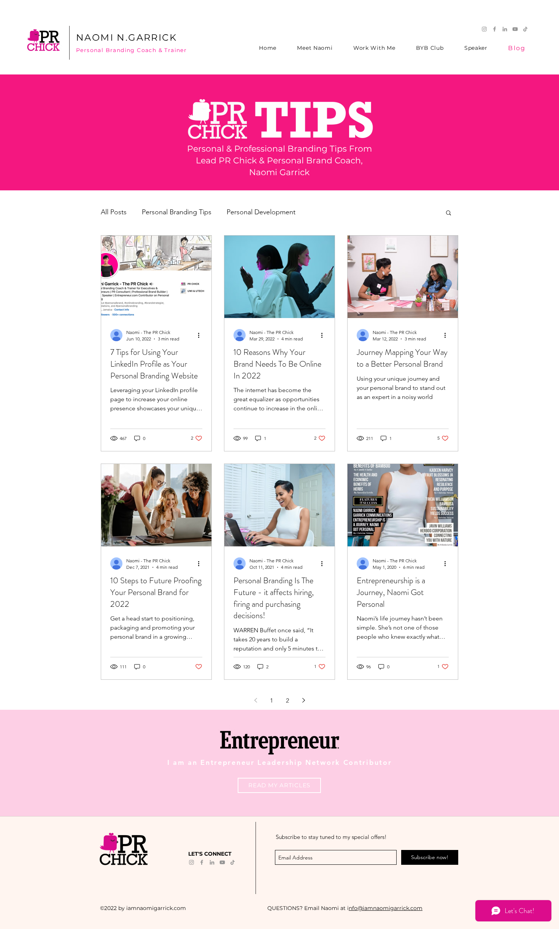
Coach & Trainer (162, 50)
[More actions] (201, 335)
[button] (448, 213)
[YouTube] (515, 29)
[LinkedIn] (505, 29)
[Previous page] (255, 700)
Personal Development (261, 212)
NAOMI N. (102, 37)
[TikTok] (525, 29)
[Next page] (303, 700)
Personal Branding (106, 50)
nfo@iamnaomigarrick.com (385, 908)
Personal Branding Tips (176, 212)
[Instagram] (484, 29)
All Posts (114, 212)
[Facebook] (494, 29)
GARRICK (152, 37)
